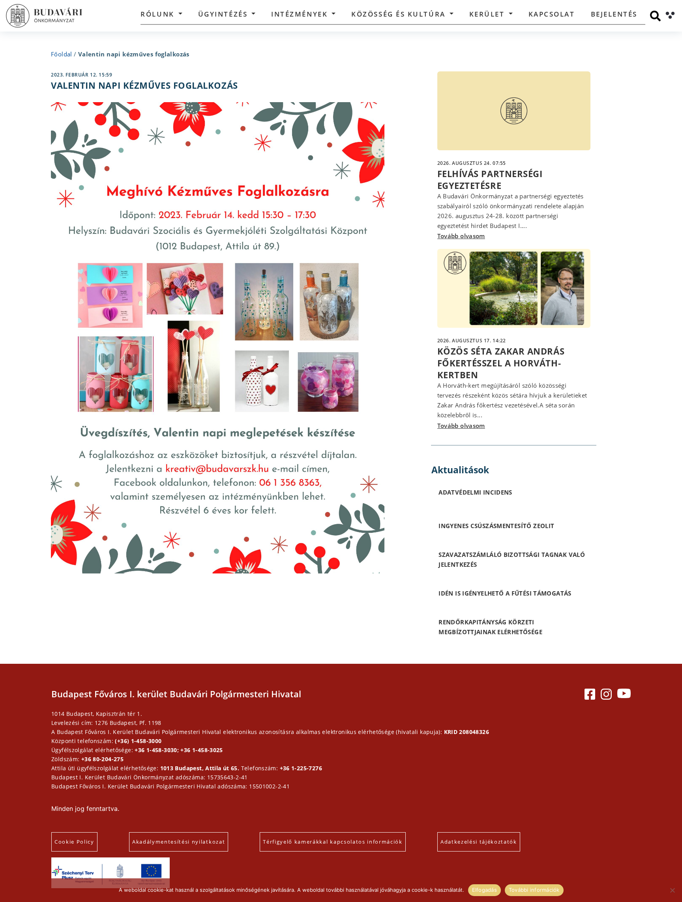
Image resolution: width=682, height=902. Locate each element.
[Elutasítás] (672, 890)
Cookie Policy (74, 841)
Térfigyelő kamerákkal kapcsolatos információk (333, 841)
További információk (534, 890)
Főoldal (61, 54)
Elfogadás (484, 890)
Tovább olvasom (461, 236)
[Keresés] (655, 16)
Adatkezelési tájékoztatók (478, 841)
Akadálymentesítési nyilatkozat (178, 841)
